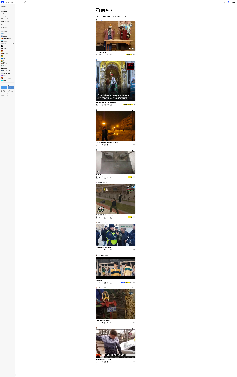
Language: (5, 93)
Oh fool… (99, 175)
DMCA (12, 91)
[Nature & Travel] (7, 70)
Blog (5, 90)
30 (134, 217)
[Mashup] (7, 41)
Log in (233, 2)
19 (134, 361)
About (2, 90)
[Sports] (7, 61)
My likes (5, 25)
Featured (5, 11)
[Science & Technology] (7, 63)
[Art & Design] (7, 53)
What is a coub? (6, 21)
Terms (2, 91)
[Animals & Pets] (7, 33)
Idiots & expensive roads (103, 359)
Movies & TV (129, 54)
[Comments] (102, 54)
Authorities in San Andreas (104, 215)
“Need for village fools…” (104, 320)
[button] (154, 16)
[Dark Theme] (224, 2)
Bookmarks (5, 27)
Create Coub (29, 2)
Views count (116, 16)
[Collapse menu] (15, 375)
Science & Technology (127, 104)
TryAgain (100, 182)
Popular (4, 9)
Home (4, 6)
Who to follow (6, 18)
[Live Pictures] (7, 56)
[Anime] (7, 43)
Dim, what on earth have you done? (107, 142)
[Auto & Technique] (7, 78)
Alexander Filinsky (101, 60)
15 (134, 144)
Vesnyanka (100, 255)
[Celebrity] (7, 68)
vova (99, 222)
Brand (10, 90)
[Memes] (7, 80)
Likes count (106, 16)
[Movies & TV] (7, 46)
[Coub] (2, 2)
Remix (123, 282)
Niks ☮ (99, 20)
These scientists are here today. (106, 102)
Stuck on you (100, 280)
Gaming (130, 217)
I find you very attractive (103, 247)
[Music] (7, 58)
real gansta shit (101, 52)
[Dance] (7, 75)
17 (134, 282)
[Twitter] (4, 87)
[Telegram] (11, 87)
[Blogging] (7, 36)
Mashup (130, 177)
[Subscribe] (13, 43)
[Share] (132, 20)
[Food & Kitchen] (7, 66)
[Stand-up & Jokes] (7, 38)
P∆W (99, 287)
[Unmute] (98, 99)
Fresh (124, 16)
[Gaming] (7, 48)
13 (134, 54)
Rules (9, 91)
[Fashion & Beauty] (7, 73)
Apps (8, 90)
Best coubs (5, 13)
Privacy (5, 91)
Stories (4, 16)
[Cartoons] (7, 51)
